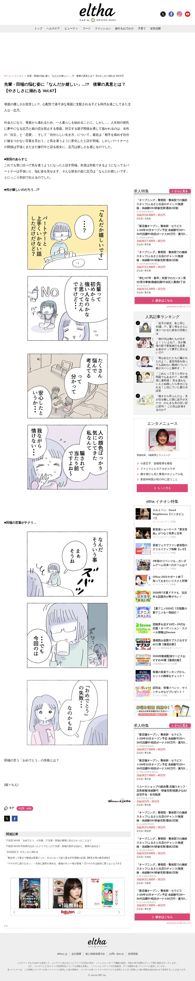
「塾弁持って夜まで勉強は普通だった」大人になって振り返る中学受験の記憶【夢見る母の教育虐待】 (58, 857)
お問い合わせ (116, 953)
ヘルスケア (53, 28)
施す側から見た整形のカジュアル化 (161, 474)
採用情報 (133, 953)
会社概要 (76, 953)
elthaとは (62, 953)
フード (87, 28)
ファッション (103, 28)
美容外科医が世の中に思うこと (159, 479)
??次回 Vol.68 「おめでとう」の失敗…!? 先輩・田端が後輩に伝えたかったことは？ (49, 840)
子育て (142, 28)
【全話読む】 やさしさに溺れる (22, 852)
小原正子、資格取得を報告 (156, 463)
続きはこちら (164, 300)
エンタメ (19, 76)
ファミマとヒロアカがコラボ (157, 468)
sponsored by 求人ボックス (179, 306)
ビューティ (71, 28)
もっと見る (164, 487)
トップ (38, 28)
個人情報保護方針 (95, 953)
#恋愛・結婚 (24, 808)
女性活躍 (155, 28)
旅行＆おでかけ (124, 28)
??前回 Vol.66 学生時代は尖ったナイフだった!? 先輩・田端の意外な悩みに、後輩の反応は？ (53, 846)
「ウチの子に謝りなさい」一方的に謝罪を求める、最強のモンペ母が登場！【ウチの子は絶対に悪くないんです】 (64, 863)
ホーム (8, 76)
